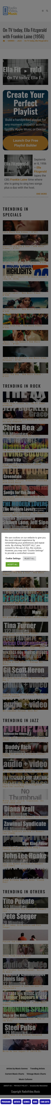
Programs (6, 1101)
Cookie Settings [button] (13, 558)
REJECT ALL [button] (29, 558)
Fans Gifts (45, 1101)
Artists (17, 1101)
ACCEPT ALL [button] (12, 564)
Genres (27, 1101)
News (35, 1101)
